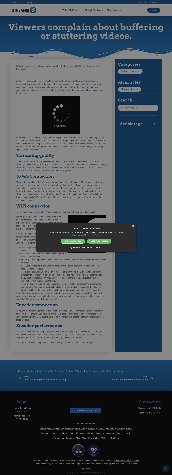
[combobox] (133, 226)
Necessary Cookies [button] (72, 241)
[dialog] (86, 237)
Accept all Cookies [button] (99, 241)
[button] (86, 247)
